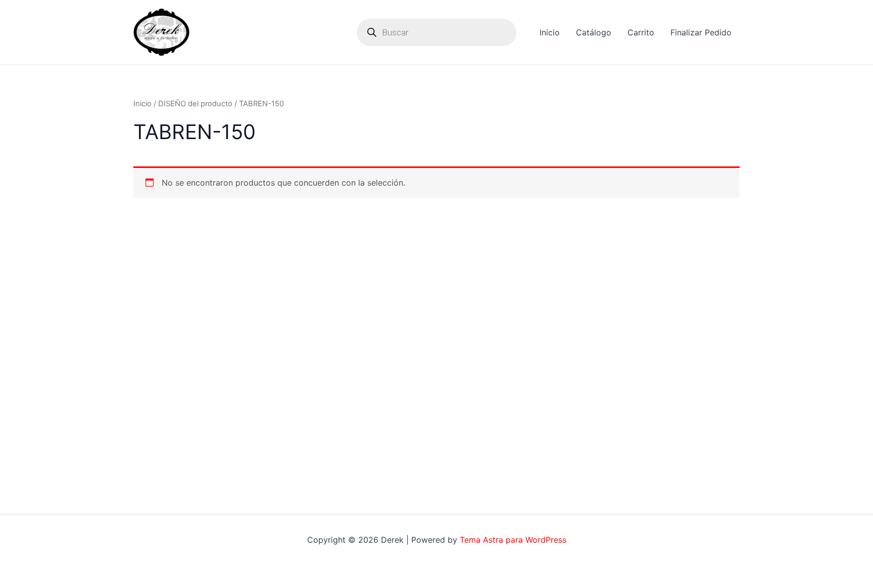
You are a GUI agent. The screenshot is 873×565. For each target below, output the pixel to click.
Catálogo (593, 32)
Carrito (640, 32)
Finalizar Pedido (701, 32)
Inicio (550, 32)
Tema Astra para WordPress (513, 540)
